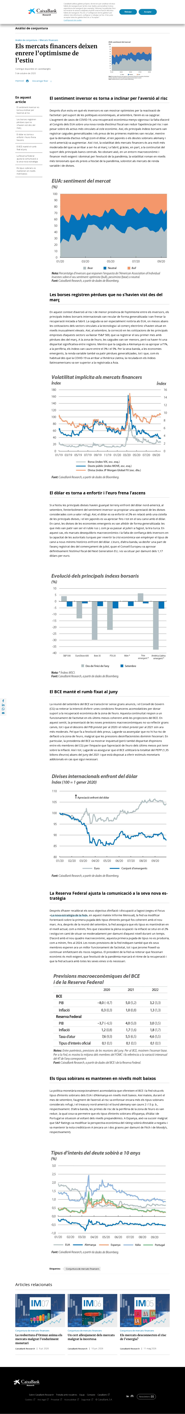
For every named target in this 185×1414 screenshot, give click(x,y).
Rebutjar (128, 12)
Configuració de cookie (73, 20)
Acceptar (147, 12)
